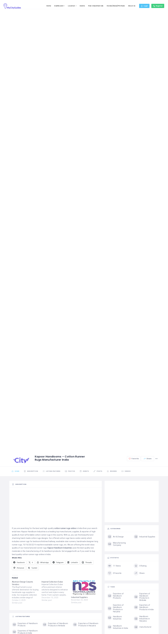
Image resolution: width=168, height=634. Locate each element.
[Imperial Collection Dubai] (56, 590)
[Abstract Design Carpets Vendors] (27, 592)
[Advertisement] (55, 508)
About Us (131, 6)
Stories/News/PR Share (116, 6)
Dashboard (58, 6)
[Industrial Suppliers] (84, 588)
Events (82, 6)
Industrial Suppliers (79, 597)
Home (48, 6)
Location (71, 6)
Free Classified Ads (95, 6)
